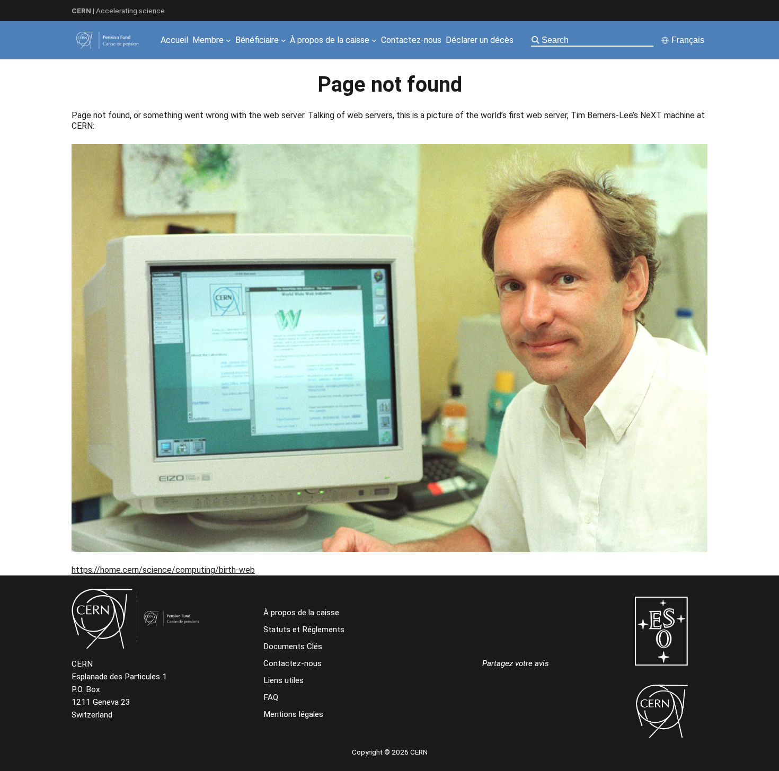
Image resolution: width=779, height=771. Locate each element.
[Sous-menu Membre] (228, 40)
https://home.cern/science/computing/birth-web (163, 570)
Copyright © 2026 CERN (390, 752)
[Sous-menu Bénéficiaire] (283, 40)
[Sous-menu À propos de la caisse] (374, 40)
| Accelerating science (118, 10)
